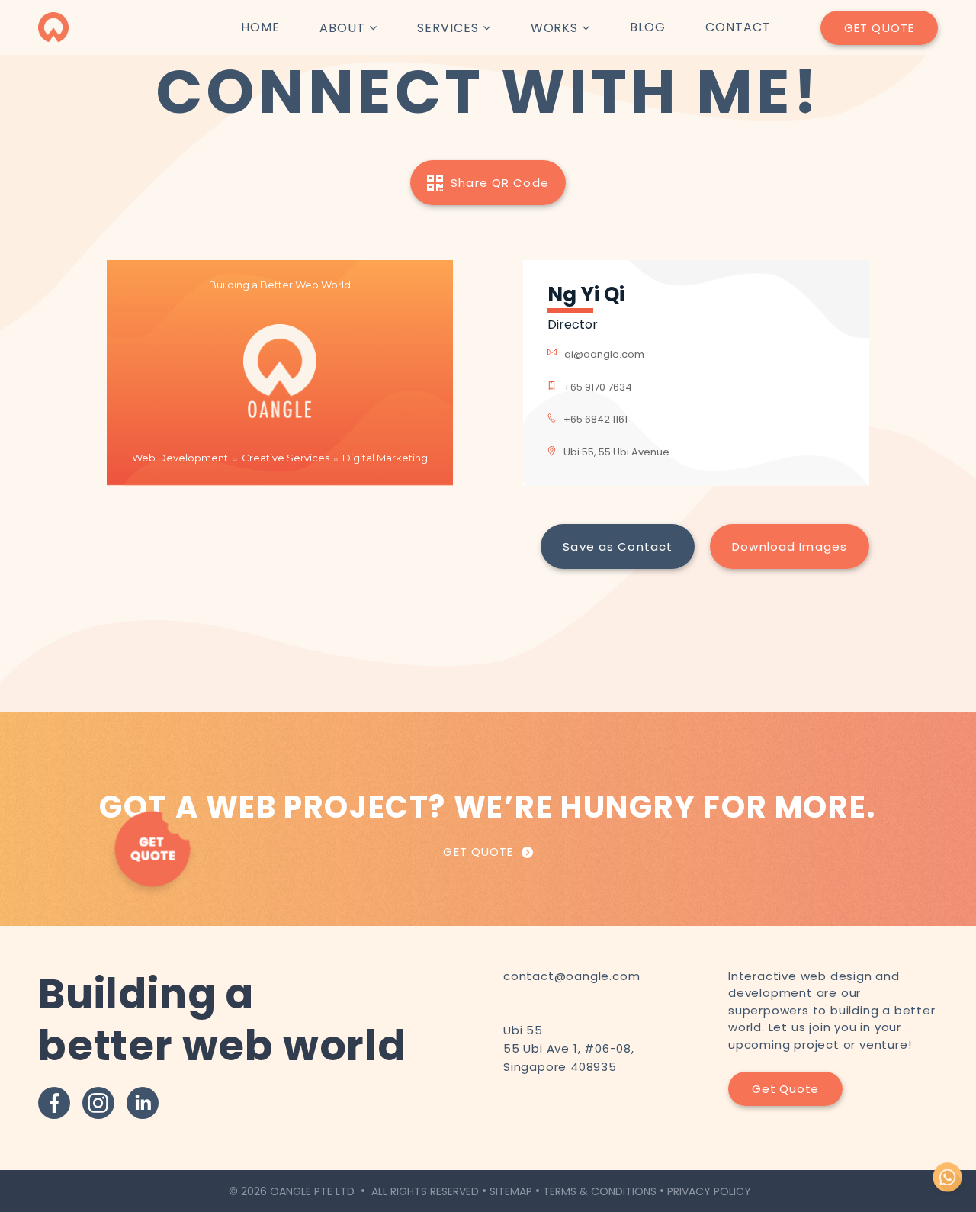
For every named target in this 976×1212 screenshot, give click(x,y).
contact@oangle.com (571, 976)
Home (260, 27)
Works (555, 28)
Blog (648, 27)
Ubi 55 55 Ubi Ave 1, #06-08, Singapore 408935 (568, 1048)
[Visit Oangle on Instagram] (98, 1103)
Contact (738, 27)
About (342, 28)
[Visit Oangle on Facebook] (54, 1103)
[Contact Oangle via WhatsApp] (947, 1191)
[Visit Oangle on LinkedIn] (143, 1103)
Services (448, 28)
